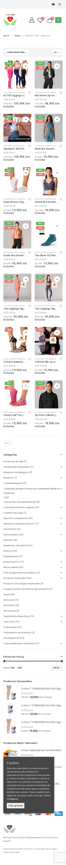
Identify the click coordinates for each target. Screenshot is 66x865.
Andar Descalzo (10, 199)
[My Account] (32, 20)
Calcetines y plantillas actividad (17, 92)
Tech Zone (8, 621)
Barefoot (22, 199)
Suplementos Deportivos (16, 616)
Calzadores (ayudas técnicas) (19, 502)
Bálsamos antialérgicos (15, 472)
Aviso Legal (52, 849)
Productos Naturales (14, 578)
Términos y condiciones (34, 849)
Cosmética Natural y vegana (18, 507)
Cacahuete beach (13, 483)
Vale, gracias (15, 805)
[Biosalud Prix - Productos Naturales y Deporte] (10, 20)
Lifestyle (7, 540)
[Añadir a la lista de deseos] (29, 93)
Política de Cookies (11, 852)
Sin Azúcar (8, 600)
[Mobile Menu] (58, 20)
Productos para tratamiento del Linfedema (26, 589)
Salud (6, 594)
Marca (6, 551)
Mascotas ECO (11, 561)
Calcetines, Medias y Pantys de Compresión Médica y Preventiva (31, 491)
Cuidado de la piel (13, 512)
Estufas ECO (10, 529)
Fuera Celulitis (10, 534)
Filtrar (56, 667)
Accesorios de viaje (13, 461)
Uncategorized (11, 638)
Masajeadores (11, 556)
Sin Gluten (8, 605)
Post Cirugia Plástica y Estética (19, 572)
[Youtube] (53, 4)
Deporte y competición (15, 518)
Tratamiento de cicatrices (17, 632)
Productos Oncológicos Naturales (21, 583)
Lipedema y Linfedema (15, 545)
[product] (10, 692)
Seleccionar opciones (26, 66)
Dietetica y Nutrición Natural (18, 523)
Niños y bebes (10, 567)
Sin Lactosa (9, 610)
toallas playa (10, 627)
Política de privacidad (13, 849)
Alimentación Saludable (16, 466)
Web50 (7, 841)
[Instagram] (60, 4)
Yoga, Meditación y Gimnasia (18, 643)
